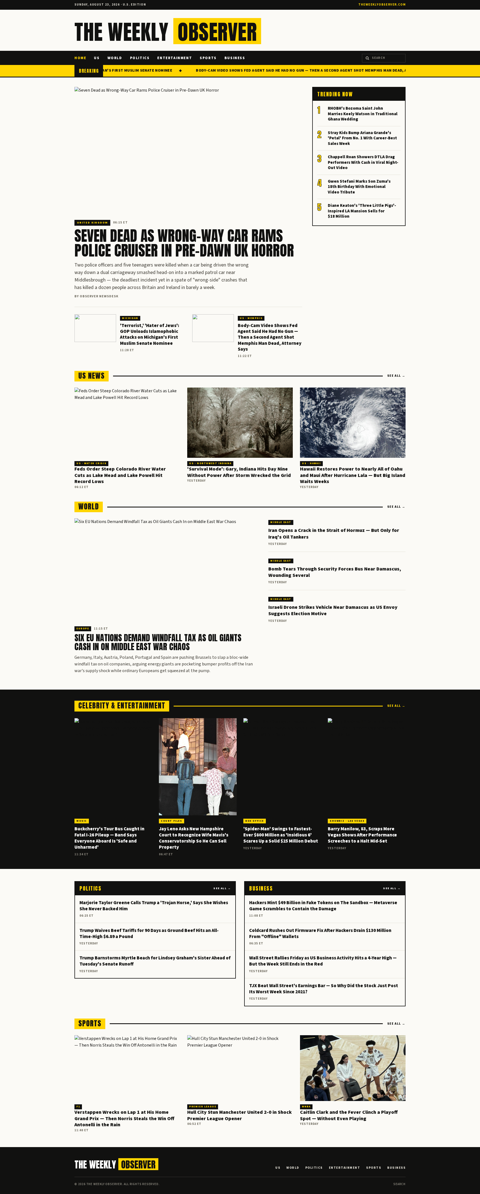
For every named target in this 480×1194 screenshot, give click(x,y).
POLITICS (140, 58)
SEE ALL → (396, 376)
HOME (80, 58)
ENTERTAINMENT (174, 58)
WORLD (115, 58)
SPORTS (208, 58)
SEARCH (399, 1184)
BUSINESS (234, 58)
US (96, 58)
